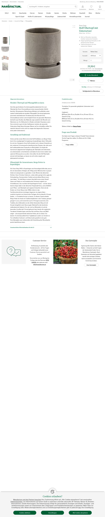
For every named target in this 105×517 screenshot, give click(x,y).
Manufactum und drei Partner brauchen (27, 500)
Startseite (4, 21)
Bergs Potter (77, 126)
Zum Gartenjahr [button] (91, 265)
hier (79, 507)
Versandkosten (98, 68)
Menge (85, 60)
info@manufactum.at (39, 264)
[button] (74, 27)
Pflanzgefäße (28, 21)
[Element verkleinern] (71, 80)
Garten (10, 21)
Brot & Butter (13, 1)
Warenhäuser (5, 1)
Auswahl (84, 55)
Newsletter (21, 1)
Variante (85, 51)
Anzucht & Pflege (19, 21)
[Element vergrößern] (73, 80)
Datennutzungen (16, 501)
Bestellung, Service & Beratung (91, 1)
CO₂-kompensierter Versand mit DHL (91, 70)
